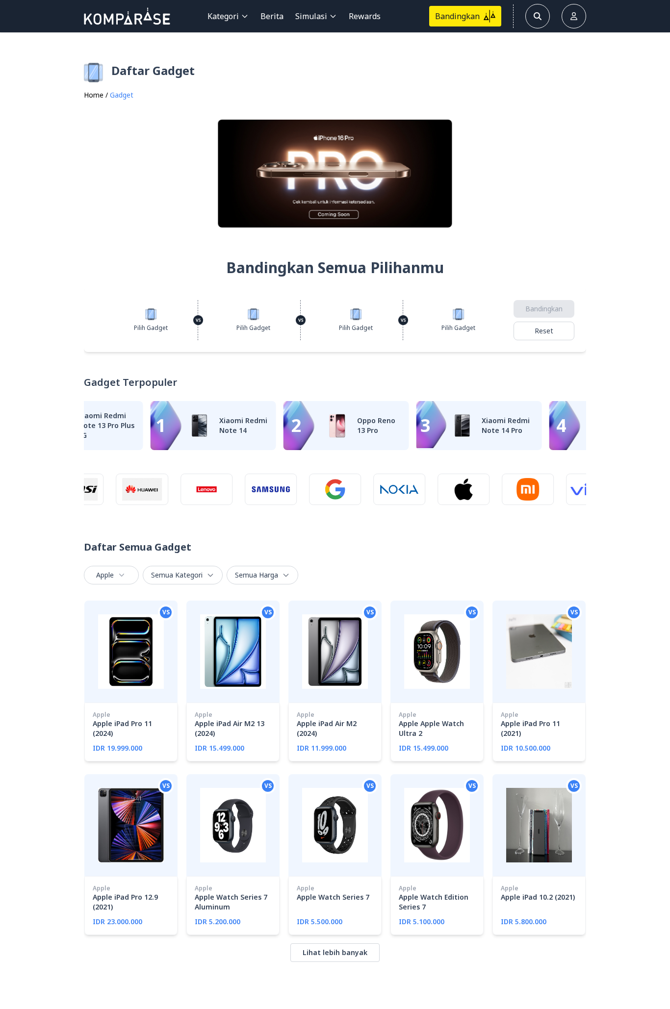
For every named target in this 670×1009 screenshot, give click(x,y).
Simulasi (311, 16)
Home (93, 95)
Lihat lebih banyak (335, 952)
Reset (544, 330)
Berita (271, 16)
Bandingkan (544, 308)
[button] (574, 173)
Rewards (365, 16)
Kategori (223, 16)
